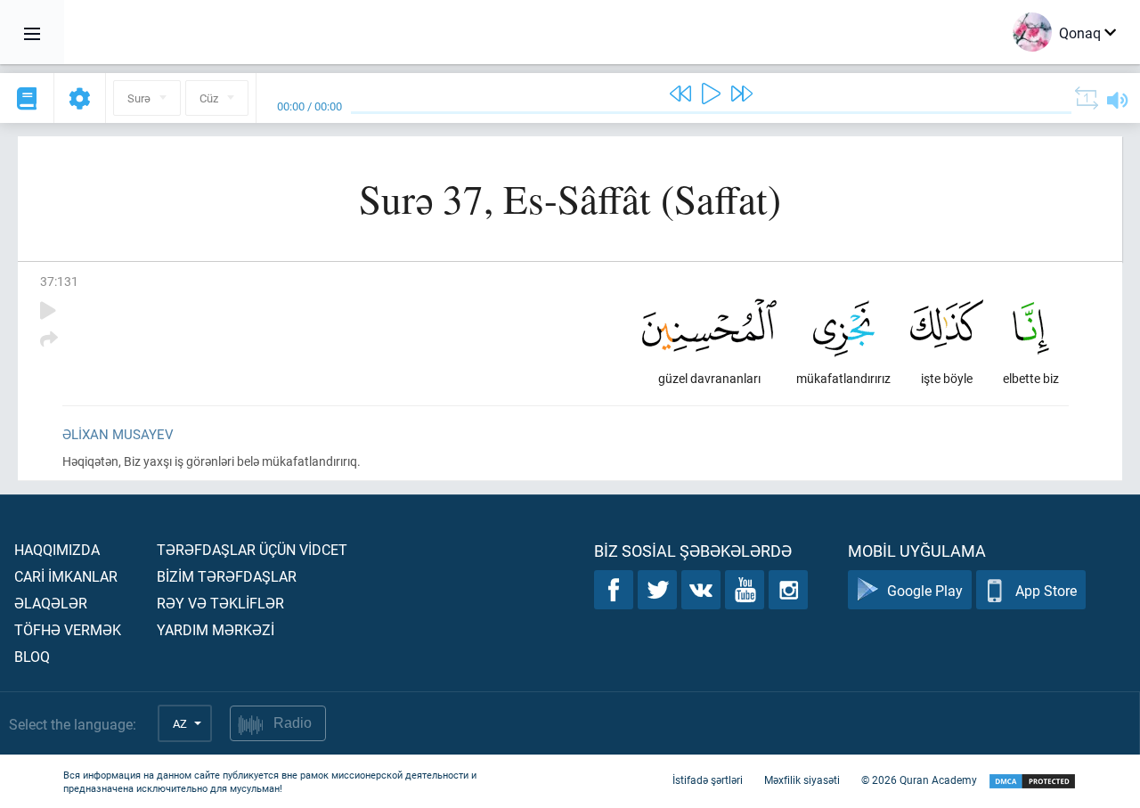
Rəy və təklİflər (220, 602)
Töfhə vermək (67, 629)
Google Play (925, 590)
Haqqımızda (57, 549)
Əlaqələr (50, 602)
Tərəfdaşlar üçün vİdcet (252, 549)
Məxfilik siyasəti (802, 779)
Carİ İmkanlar (66, 576)
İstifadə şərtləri (707, 779)
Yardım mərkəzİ (215, 629)
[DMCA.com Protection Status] (1032, 781)
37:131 (59, 281)
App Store (1046, 590)
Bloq (32, 656)
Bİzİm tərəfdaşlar (227, 576)
